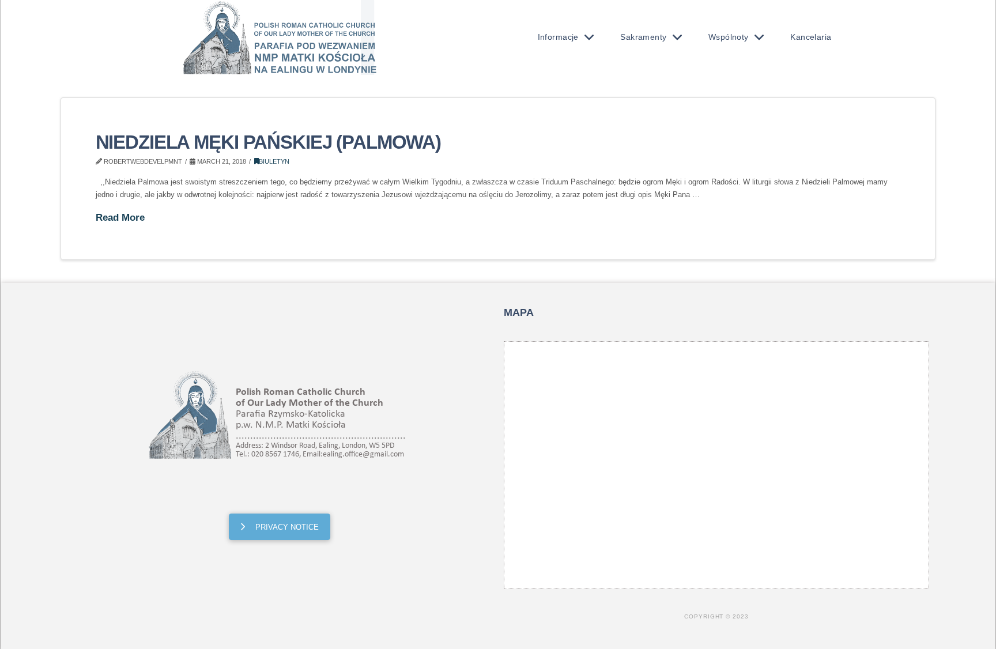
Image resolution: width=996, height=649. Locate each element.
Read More (120, 217)
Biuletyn (274, 161)
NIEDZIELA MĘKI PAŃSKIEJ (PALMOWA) (268, 142)
